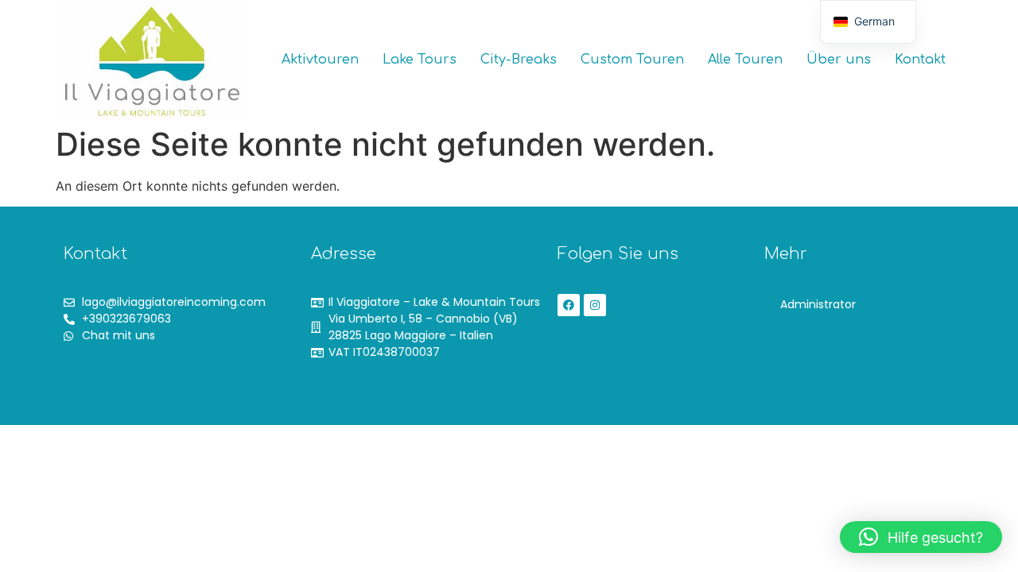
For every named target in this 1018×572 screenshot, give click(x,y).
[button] (921, 537)
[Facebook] (569, 305)
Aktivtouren (320, 59)
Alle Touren (745, 59)
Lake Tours (420, 59)
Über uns (838, 59)
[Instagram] (595, 305)
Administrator (818, 304)
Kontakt (920, 59)
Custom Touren (632, 59)
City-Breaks (518, 59)
